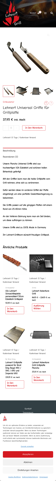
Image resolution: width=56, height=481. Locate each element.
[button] (52, 13)
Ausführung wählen (39, 307)
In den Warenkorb (34, 128)
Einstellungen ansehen (28, 470)
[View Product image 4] (49, 91)
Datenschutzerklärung (30, 477)
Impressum (43, 477)
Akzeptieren (28, 454)
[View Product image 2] (22, 91)
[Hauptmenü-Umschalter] (45, 13)
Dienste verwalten (27, 446)
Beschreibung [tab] (9, 151)
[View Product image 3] (36, 91)
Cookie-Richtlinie (14, 477)
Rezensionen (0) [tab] (10, 157)
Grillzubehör (8, 102)
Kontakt (28, 409)
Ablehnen (28, 462)
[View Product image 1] (8, 91)
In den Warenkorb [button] (12, 310)
